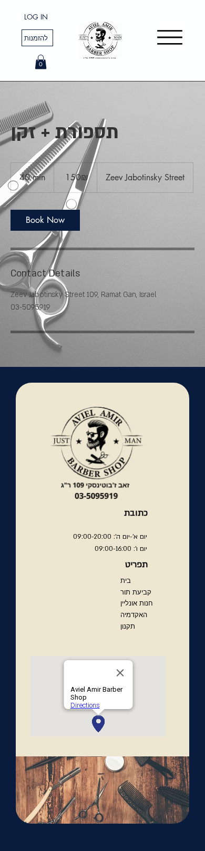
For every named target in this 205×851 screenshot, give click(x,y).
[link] (45, 220)
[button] (41, 62)
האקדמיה (133, 614)
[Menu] (170, 37)
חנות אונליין (136, 603)
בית (125, 580)
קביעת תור (135, 592)
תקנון (127, 626)
